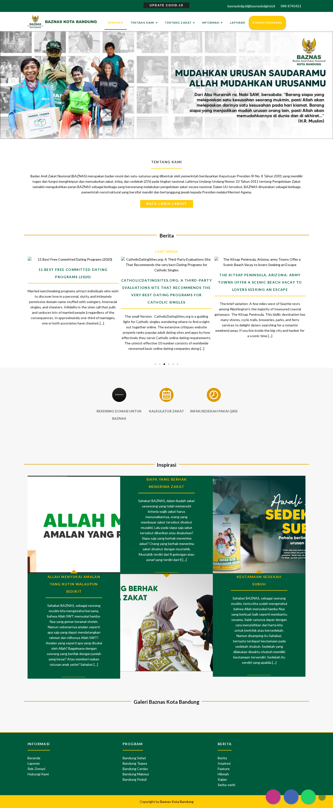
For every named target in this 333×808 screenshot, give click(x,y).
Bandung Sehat (134, 758)
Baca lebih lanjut (166, 204)
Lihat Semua (166, 251)
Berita (222, 758)
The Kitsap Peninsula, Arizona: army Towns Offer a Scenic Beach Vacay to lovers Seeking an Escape (260, 282)
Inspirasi (224, 763)
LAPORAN (237, 22)
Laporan (34, 763)
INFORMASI (211, 22)
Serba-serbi (226, 785)
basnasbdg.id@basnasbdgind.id (251, 6)
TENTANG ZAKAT (178, 22)
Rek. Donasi (36, 769)
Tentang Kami (142, 22)
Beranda (115, 22)
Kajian (222, 779)
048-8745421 (290, 6)
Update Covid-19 (166, 5)
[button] (8, 76)
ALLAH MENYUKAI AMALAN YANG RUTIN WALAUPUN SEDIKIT (74, 584)
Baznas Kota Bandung (177, 801)
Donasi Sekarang (267, 22)
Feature (224, 769)
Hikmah (223, 774)
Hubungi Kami (38, 774)
